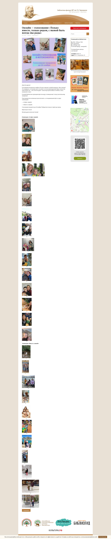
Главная (25, 23)
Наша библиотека (34, 23)
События (29, 35)
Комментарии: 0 (35, 35)
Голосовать (26, 510)
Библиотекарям (69, 23)
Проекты (77, 23)
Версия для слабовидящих (79, 28)
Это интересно (57, 23)
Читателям (46, 23)
